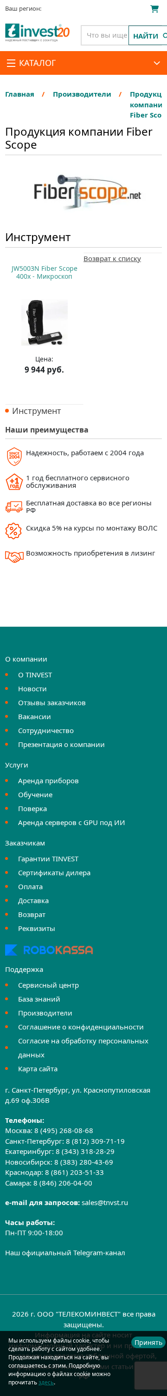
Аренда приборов (48, 780)
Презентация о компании (61, 744)
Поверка (32, 808)
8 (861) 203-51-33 (74, 1172)
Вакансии (34, 716)
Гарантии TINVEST (48, 858)
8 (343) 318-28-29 (85, 1151)
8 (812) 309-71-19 (95, 1141)
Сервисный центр (48, 985)
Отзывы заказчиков (52, 702)
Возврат (31, 914)
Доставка (33, 900)
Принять (148, 1342)
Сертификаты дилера (54, 872)
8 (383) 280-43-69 (83, 1162)
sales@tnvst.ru (105, 1202)
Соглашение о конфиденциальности (81, 1026)
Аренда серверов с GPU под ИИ (71, 822)
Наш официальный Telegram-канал (65, 1252)
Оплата (30, 886)
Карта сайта (38, 1068)
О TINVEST (35, 674)
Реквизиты (36, 928)
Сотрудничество (46, 730)
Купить (44, 392)
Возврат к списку (112, 258)
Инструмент (36, 410)
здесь (46, 1382)
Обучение (35, 794)
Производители (45, 1012)
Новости (32, 688)
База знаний (39, 998)
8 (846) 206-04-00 (62, 1182)
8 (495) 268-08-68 (63, 1130)
